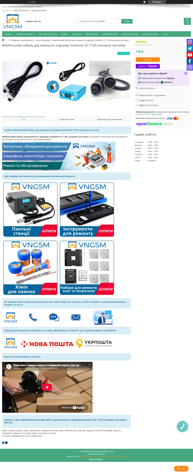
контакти (18, 304)
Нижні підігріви (43, 40)
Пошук (127, 21)
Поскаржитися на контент (91, 456)
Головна (8, 34)
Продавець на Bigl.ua (96, 454)
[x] (6, 443)
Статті (165, 34)
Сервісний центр (110, 34)
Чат (183, 469)
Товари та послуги (24, 34)
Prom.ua (110, 451)
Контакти (76, 34)
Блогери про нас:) (150, 34)
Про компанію (91, 34)
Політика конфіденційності (115, 456)
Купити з (142, 66)
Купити (147, 59)
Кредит (64, 34)
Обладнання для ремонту (21, 40)
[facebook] (3, 443)
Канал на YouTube (130, 34)
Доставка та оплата (48, 34)
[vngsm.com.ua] (12, 21)
